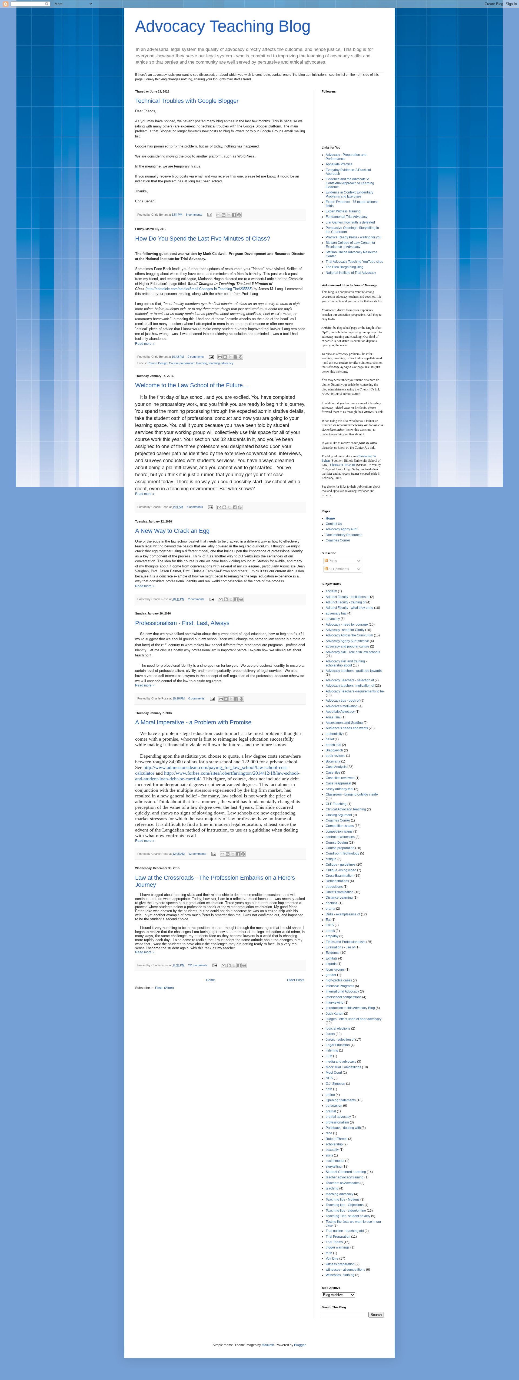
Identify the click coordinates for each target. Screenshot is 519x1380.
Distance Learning (339, 897)
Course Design (157, 363)
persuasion (334, 1106)
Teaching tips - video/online (346, 1211)
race (329, 1133)
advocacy (333, 619)
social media (335, 1161)
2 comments (196, 599)
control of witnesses (340, 837)
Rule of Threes (336, 1139)
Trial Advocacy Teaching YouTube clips (354, 262)
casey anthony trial (339, 789)
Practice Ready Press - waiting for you (353, 237)
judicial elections (338, 1028)
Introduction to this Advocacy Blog (350, 1008)
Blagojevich (334, 750)
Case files (333, 772)
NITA (329, 1078)
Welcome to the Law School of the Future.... (192, 385)
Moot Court (334, 1073)
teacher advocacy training (345, 1177)
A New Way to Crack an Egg (172, 530)
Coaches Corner (338, 540)
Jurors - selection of (340, 1039)
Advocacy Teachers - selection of (350, 680)
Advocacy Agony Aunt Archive (347, 641)
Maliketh (268, 1345)
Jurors (330, 1034)
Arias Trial (333, 717)
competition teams (339, 831)
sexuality (332, 1150)
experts (331, 964)
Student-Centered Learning (346, 1172)
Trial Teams (334, 1242)
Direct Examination (340, 892)
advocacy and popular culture (347, 646)
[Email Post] (209, 214)
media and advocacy (341, 1061)
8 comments (194, 214)
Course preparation (181, 363)
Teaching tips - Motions (343, 1199)
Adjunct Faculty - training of (345, 602)
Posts (332, 561)
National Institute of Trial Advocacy (351, 273)
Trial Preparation (338, 1236)
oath (329, 1089)
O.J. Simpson (335, 1084)
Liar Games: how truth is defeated (350, 222)
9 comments (196, 356)
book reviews (335, 756)
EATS (330, 925)
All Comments (338, 569)
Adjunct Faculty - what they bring (349, 608)
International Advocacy (342, 991)
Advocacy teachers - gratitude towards (354, 671)
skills (329, 1155)
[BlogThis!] (223, 215)
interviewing (335, 1002)
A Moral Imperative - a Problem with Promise (193, 722)
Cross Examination (340, 876)
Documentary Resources (344, 535)
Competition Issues (340, 826)
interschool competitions (343, 997)
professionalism (337, 1122)
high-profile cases (339, 980)
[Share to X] (228, 215)
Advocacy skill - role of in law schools (353, 652)
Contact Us (334, 524)
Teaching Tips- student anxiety (348, 1216)
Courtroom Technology (342, 853)
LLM (329, 1056)
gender (331, 975)
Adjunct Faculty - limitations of (347, 597)
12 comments (197, 853)
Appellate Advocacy (340, 712)
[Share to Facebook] (234, 215)
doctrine (332, 903)
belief (330, 739)
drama (330, 909)
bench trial (333, 745)
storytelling (334, 1166)
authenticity (334, 734)
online (330, 1095)
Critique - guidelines (340, 864)
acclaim (331, 591)
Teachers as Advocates (343, 1183)
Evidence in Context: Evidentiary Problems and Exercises (349, 194)
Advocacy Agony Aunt (341, 529)
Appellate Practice (339, 164)
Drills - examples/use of (343, 914)
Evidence (333, 953)
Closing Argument (339, 815)
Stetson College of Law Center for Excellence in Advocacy (350, 244)
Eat (328, 920)
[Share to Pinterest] (239, 215)
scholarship (334, 1144)
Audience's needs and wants (347, 728)
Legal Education (338, 1045)
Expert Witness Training (343, 211)
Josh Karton (334, 1014)
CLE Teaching (336, 804)
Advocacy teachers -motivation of (350, 686)
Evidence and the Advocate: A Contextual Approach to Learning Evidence (350, 183)
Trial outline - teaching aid (345, 1231)
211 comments (197, 965)
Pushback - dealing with (343, 1128)
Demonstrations (337, 881)
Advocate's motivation (342, 706)
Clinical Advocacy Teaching (346, 809)
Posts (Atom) (164, 988)
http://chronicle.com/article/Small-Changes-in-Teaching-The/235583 (199, 289)
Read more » (144, 344)
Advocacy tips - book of (343, 700)
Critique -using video (341, 870)
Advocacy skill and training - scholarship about (346, 663)
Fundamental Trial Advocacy (346, 217)
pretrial (331, 1111)
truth (329, 1253)
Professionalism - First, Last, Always (182, 623)
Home (210, 980)
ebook (330, 931)
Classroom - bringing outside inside (352, 794)
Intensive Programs (340, 986)
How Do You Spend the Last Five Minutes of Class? (202, 238)
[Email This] (218, 215)
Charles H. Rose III (342, 464)
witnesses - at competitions (345, 1269)
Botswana (333, 761)
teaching (201, 363)
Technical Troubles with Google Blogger (186, 100)
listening (332, 1050)
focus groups (335, 969)
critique (331, 859)
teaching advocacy (221, 363)
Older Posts (295, 980)
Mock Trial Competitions (343, 1067)
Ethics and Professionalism (345, 942)
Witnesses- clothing (340, 1275)
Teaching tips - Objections (345, 1205)
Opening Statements (341, 1100)
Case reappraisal (338, 783)
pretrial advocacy (338, 1117)
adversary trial (336, 613)
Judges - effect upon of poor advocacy (353, 1019)
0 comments (196, 698)
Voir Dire (332, 1258)
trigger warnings (338, 1247)
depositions (334, 887)
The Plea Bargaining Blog (345, 267)
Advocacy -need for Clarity (345, 630)
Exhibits (331, 958)
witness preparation (340, 1264)
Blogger (299, 1345)
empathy (332, 936)
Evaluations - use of (340, 947)
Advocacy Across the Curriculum (349, 635)
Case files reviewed (340, 778)
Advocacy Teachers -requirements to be (355, 691)
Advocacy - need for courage (347, 624)
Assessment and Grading (344, 723)
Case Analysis (336, 767)
